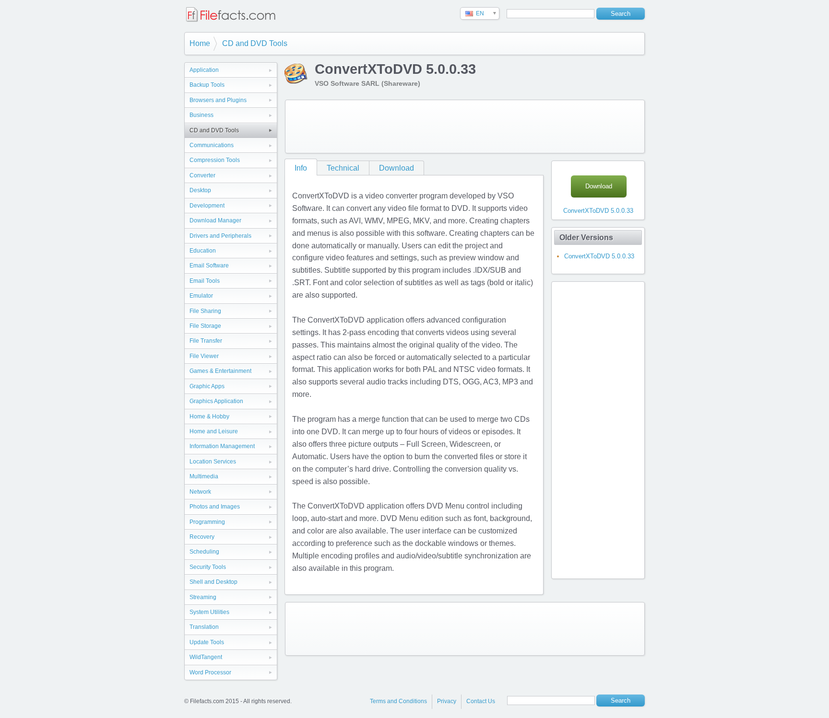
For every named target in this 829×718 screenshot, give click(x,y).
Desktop (200, 190)
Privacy (446, 701)
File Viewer (204, 356)
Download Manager (215, 220)
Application (204, 70)
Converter (202, 175)
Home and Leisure (213, 431)
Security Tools (207, 567)
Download (396, 168)
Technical (343, 168)
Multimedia (203, 476)
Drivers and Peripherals (220, 235)
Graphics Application (216, 401)
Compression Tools (214, 160)
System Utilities (209, 612)
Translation (204, 627)
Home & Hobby (209, 416)
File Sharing (205, 311)
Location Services (212, 461)
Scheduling (204, 551)
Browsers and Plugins (218, 100)
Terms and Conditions (398, 701)
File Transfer (205, 340)
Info (301, 168)
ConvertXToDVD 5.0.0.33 (598, 210)
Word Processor (210, 672)
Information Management (222, 446)
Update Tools (206, 642)
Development (207, 205)
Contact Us (480, 701)
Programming (207, 522)
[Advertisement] (465, 126)
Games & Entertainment (220, 371)
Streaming (202, 597)
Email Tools (204, 281)
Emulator (201, 295)
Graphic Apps (207, 386)
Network (200, 491)
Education (202, 250)
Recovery (201, 536)
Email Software (209, 265)
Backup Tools (207, 84)
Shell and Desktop (213, 582)
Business (201, 115)
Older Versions (586, 237)
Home (199, 43)
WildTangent (205, 657)
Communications (211, 145)
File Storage (205, 326)
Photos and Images (214, 506)
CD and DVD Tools (254, 43)
